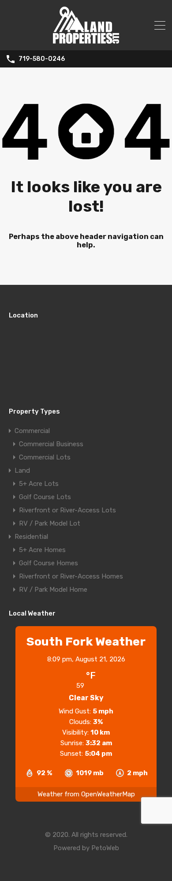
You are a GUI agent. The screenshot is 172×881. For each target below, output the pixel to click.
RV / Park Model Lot (49, 523)
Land (22, 470)
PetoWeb (105, 848)
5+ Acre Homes (42, 550)
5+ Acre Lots (39, 484)
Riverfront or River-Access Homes (71, 576)
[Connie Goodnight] (86, 40)
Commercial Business (51, 444)
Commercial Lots (45, 457)
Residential (31, 537)
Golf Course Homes (48, 563)
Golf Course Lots (45, 497)
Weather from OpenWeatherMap (86, 794)
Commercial (32, 431)
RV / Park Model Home (53, 590)
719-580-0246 (42, 59)
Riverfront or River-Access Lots (67, 510)
